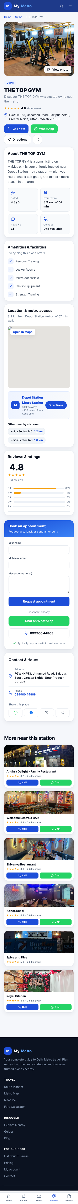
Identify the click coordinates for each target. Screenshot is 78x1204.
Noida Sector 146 (26, 440)
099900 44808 (41, 633)
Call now (19, 128)
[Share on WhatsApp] (15, 712)
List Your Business (16, 1156)
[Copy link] (62, 712)
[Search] (61, 6)
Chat (57, 782)
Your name (15, 542)
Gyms (18, 16)
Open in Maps (22, 332)
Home (7, 16)
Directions (20, 139)
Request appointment (39, 601)
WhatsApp (46, 128)
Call (24, 782)
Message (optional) (20, 573)
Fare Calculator (14, 1106)
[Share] (37, 139)
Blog (7, 1138)
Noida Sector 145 (26, 431)
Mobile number (18, 558)
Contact (9, 1176)
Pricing (9, 1162)
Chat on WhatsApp (39, 621)
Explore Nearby (14, 1125)
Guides (9, 1131)
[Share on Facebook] (31, 712)
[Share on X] (47, 712)
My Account (12, 1169)
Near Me (10, 1100)
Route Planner (13, 1086)
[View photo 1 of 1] (39, 49)
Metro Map (11, 1093)
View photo (60, 69)
